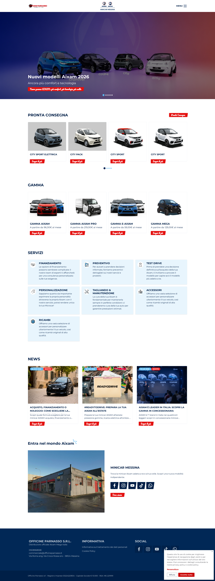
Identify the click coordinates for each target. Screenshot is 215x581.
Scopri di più (37, 161)
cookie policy (192, 565)
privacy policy (179, 565)
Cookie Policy (88, 551)
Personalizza (173, 569)
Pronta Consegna (178, 115)
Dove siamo (117, 495)
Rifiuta (172, 575)
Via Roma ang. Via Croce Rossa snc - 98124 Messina (54, 556)
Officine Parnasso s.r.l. (37, 6)
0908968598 (35, 550)
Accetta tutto (186, 575)
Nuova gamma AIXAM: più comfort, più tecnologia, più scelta (55, 89)
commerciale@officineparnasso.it (45, 553)
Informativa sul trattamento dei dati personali (104, 547)
